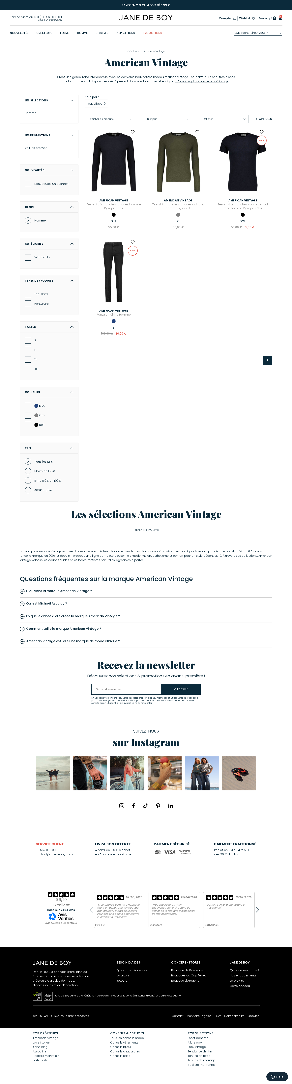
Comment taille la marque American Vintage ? (63, 628)
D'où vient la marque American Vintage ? (59, 591)
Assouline (39, 1051)
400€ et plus (43, 490)
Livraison (122, 975)
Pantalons (41, 304)
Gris (42, 415)
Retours (121, 981)
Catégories (34, 244)
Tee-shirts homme (146, 530)
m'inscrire (181, 689)
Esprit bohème (198, 1038)
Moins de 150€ (44, 471)
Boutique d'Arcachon (186, 981)
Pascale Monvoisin (46, 1056)
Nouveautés (34, 170)
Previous (92, 910)
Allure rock (195, 1043)
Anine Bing (40, 1047)
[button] (279, 18)
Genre (29, 207)
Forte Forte (40, 1060)
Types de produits (39, 281)
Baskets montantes (202, 1065)
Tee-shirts (41, 294)
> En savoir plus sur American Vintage (201, 81)
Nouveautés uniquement (52, 184)
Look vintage (197, 1047)
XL (35, 359)
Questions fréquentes (131, 970)
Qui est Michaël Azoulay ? (46, 603)
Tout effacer (96, 103)
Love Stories (41, 1043)
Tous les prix (43, 462)
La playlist (237, 981)
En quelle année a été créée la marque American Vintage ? (73, 616)
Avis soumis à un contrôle (61, 923)
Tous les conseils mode (127, 1038)
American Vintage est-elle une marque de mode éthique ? (73, 641)
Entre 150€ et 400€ (47, 481)
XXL (36, 369)
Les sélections (36, 100)
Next (256, 910)
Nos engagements (243, 975)
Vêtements (42, 257)
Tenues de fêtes (199, 1056)
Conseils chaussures (125, 1051)
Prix (28, 448)
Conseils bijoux (120, 1047)
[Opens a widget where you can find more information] (277, 1077)
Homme (30, 113)
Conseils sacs (120, 1056)
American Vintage (45, 1038)
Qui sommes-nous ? (244, 970)
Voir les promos (36, 148)
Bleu (42, 406)
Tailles (30, 327)
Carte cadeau (240, 986)
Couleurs (32, 392)
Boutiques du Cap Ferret (188, 975)
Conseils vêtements (124, 1043)
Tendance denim (200, 1051)
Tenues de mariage (202, 1060)
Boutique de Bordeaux (187, 970)
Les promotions (37, 135)
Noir (41, 425)
